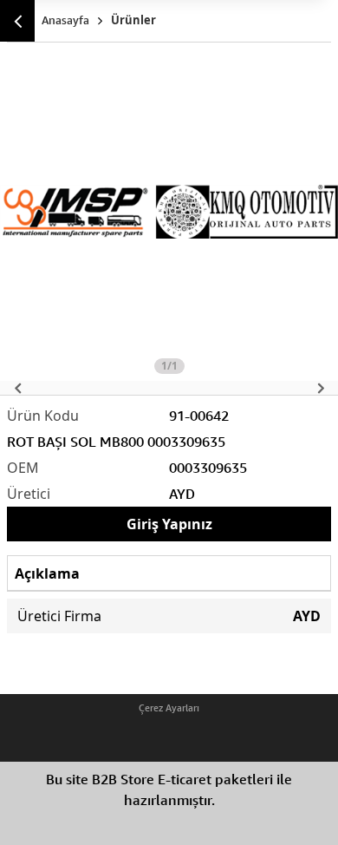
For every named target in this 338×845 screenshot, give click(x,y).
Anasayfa (65, 20)
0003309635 (208, 467)
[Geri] (17, 21)
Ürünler (133, 20)
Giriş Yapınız (169, 524)
